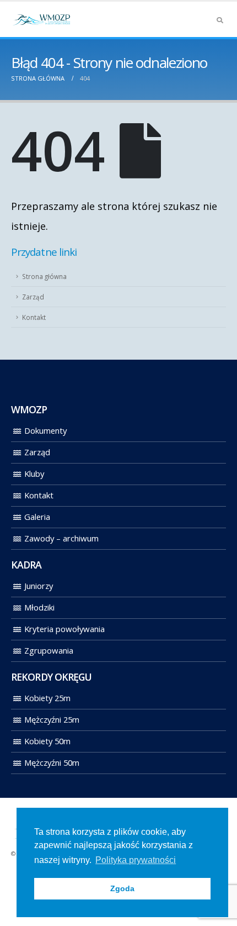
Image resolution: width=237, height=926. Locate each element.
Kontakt (34, 317)
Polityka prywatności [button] (135, 860)
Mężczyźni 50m (51, 762)
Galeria (37, 516)
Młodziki (39, 607)
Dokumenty (45, 430)
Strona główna (44, 276)
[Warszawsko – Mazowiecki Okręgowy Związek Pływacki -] (41, 19)
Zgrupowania (48, 650)
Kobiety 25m (47, 697)
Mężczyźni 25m (51, 719)
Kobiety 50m (47, 740)
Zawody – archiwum (61, 538)
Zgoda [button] (122, 888)
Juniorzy (38, 585)
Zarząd (33, 296)
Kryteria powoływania (64, 628)
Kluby (34, 473)
